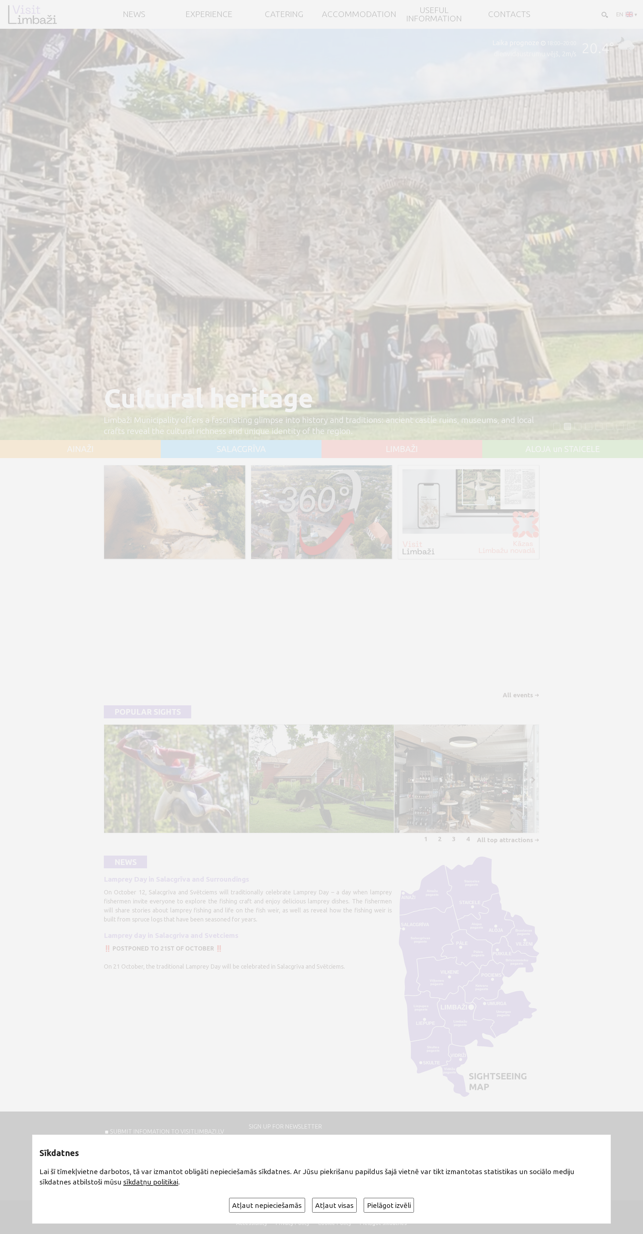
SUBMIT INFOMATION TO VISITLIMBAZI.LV (167, 1131)
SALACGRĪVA (241, 449)
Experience (209, 14)
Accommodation (359, 14)
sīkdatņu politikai (150, 1182)
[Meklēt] (604, 14)
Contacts (509, 14)
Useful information (434, 14)
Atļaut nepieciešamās (267, 1205)
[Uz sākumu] (32, 14)
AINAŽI (80, 449)
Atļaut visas (334, 1205)
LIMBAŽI (402, 449)
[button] (556, 426)
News (126, 862)
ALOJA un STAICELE (562, 449)
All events (518, 695)
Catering (284, 14)
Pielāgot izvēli (389, 1205)
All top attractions (505, 840)
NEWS (134, 14)
